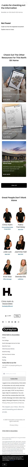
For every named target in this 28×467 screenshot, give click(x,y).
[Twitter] (6, 322)
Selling (4, 357)
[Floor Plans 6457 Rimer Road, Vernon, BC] (14, 113)
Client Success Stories (8, 349)
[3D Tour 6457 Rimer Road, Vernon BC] (14, 76)
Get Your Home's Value (8, 354)
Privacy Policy (14, 425)
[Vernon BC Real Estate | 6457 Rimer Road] (14, 149)
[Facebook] (3, 322)
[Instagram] (18, 322)
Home (4, 337)
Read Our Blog (6, 351)
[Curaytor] (10, 331)
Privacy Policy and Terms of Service (13, 403)
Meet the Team (6, 346)
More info (12, 460)
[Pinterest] (12, 322)
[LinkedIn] (9, 322)
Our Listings (5, 340)
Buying (4, 360)
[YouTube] (15, 322)
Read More (6, 99)
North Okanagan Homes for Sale (11, 343)
